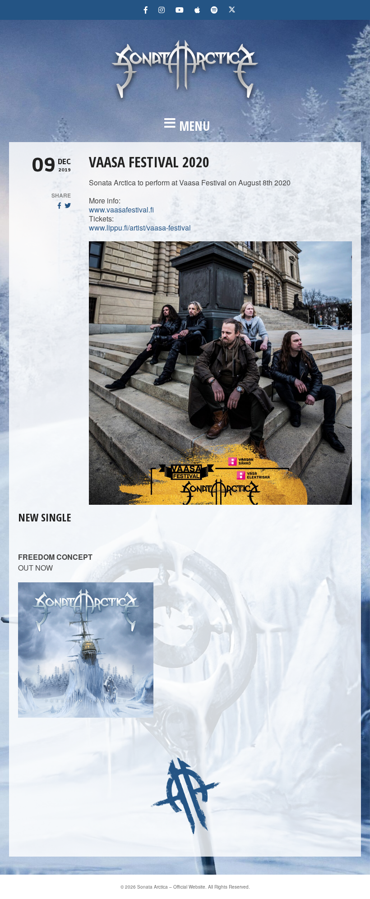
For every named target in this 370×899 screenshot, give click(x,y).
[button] (185, 126)
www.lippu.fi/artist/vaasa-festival (140, 227)
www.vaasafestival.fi (121, 209)
